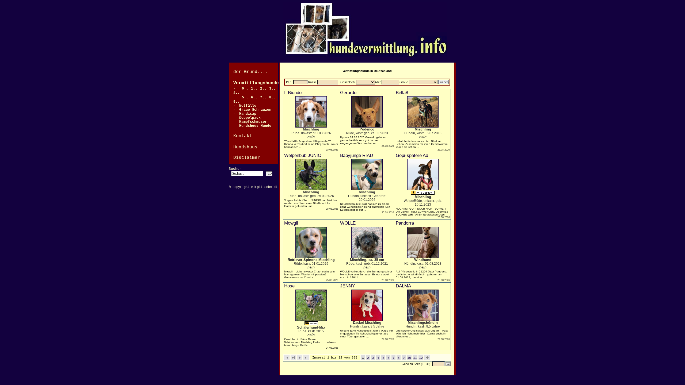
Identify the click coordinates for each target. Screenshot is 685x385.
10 (409, 358)
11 (415, 358)
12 (421, 358)
